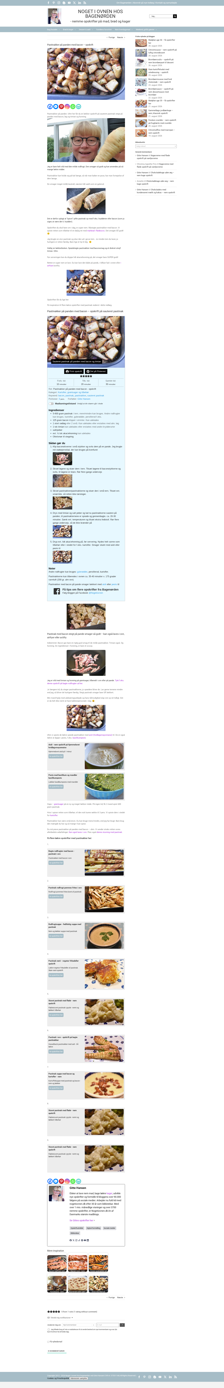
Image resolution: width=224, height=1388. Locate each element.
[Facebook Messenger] (55, 106)
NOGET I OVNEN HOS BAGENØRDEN (100, 14)
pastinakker (80, 395)
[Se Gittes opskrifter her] (94, 1220)
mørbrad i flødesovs (96, 231)
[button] (81, 376)
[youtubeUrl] (85, 1240)
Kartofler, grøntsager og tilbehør (73, 392)
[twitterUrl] (73, 1240)
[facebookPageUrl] (71, 1240)
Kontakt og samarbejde (166, 3)
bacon (61, 395)
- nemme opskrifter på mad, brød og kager (100, 21)
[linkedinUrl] (88, 1240)
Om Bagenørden (124, 3)
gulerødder (82, 572)
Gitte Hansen (84, 399)
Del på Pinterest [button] (97, 371)
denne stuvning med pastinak (109, 832)
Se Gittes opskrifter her (81, 1220)
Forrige (112, 37)
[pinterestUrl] (82, 1240)
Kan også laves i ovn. (78, 832)
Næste (120, 37)
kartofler (53, 815)
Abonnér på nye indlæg (143, 3)
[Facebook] (50, 106)
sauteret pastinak (95, 395)
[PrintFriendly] (78, 106)
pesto (114, 584)
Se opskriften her (56, 756)
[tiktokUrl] (79, 1240)
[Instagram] (67, 106)
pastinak (69, 395)
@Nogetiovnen (96, 593)
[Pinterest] (61, 106)
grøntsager (58, 804)
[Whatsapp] (72, 106)
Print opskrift (75, 371)
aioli (104, 584)
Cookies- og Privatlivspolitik (58, 1378)
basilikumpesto (79, 738)
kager (109, 1193)
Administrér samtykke (79, 1378)
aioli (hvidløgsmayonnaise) (100, 735)
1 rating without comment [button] (85, 1312)
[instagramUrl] (76, 1240)
